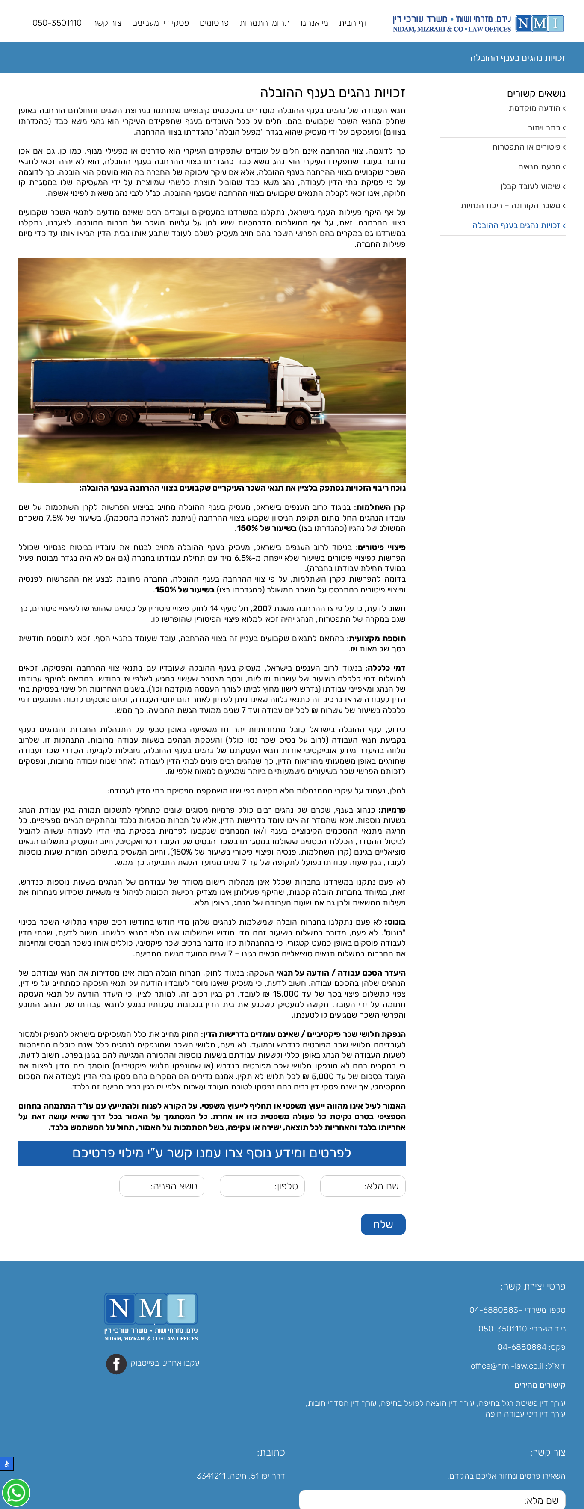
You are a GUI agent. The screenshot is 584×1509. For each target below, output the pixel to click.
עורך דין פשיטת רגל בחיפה (522, 1403)
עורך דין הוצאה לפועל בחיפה (428, 1403)
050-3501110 (502, 1329)
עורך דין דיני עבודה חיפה (525, 1414)
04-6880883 (493, 1310)
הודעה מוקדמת (534, 108)
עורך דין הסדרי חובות (342, 1403)
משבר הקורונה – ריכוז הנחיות (510, 205)
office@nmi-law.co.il (507, 1366)
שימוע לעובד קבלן (530, 186)
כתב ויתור (544, 128)
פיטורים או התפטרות (526, 147)
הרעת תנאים (539, 167)
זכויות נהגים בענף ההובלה (516, 225)
